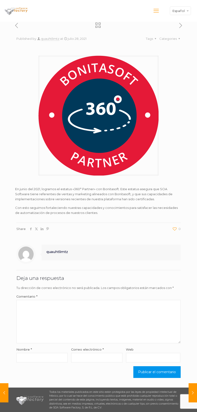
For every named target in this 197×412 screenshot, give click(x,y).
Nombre (24, 349)
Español (178, 11)
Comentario (26, 296)
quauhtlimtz (50, 39)
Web (130, 349)
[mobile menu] (156, 11)
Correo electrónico (87, 349)
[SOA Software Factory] (17, 11)
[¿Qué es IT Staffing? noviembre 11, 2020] (4, 392)
